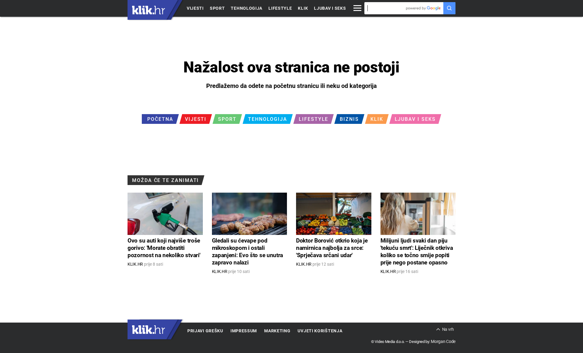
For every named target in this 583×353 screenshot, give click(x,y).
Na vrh (448, 329)
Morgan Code (443, 341)
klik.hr (148, 10)
